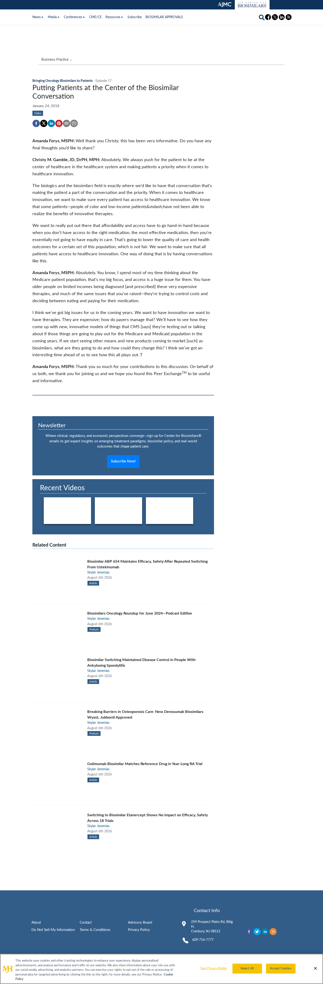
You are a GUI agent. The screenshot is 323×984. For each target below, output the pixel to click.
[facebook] (36, 123)
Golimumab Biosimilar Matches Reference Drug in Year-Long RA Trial (144, 764)
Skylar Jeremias (98, 572)
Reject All (247, 968)
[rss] (273, 931)
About (36, 922)
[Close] (315, 968)
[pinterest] (59, 123)
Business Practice (55, 59)
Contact (86, 922)
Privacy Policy (139, 930)
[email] (66, 123)
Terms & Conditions (95, 930)
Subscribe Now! (123, 461)
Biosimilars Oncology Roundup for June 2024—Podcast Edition (139, 613)
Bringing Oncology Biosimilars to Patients (62, 81)
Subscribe (134, 17)
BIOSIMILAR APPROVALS (164, 17)
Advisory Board (140, 922)
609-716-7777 (203, 940)
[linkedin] (51, 123)
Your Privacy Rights (213, 968)
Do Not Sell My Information (53, 930)
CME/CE (95, 17)
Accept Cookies (281, 968)
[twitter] (44, 123)
